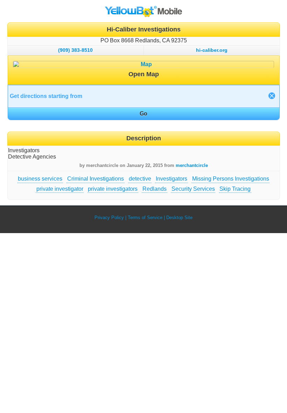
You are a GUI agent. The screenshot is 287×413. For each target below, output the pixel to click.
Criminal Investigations (95, 179)
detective (140, 179)
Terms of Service (145, 217)
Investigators (171, 179)
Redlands (154, 189)
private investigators (113, 189)
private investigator (59, 189)
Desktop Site (179, 217)
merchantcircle (192, 165)
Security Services (193, 189)
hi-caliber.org (211, 50)
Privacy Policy (109, 217)
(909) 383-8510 (75, 50)
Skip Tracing (235, 189)
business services (40, 179)
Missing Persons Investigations (230, 179)
